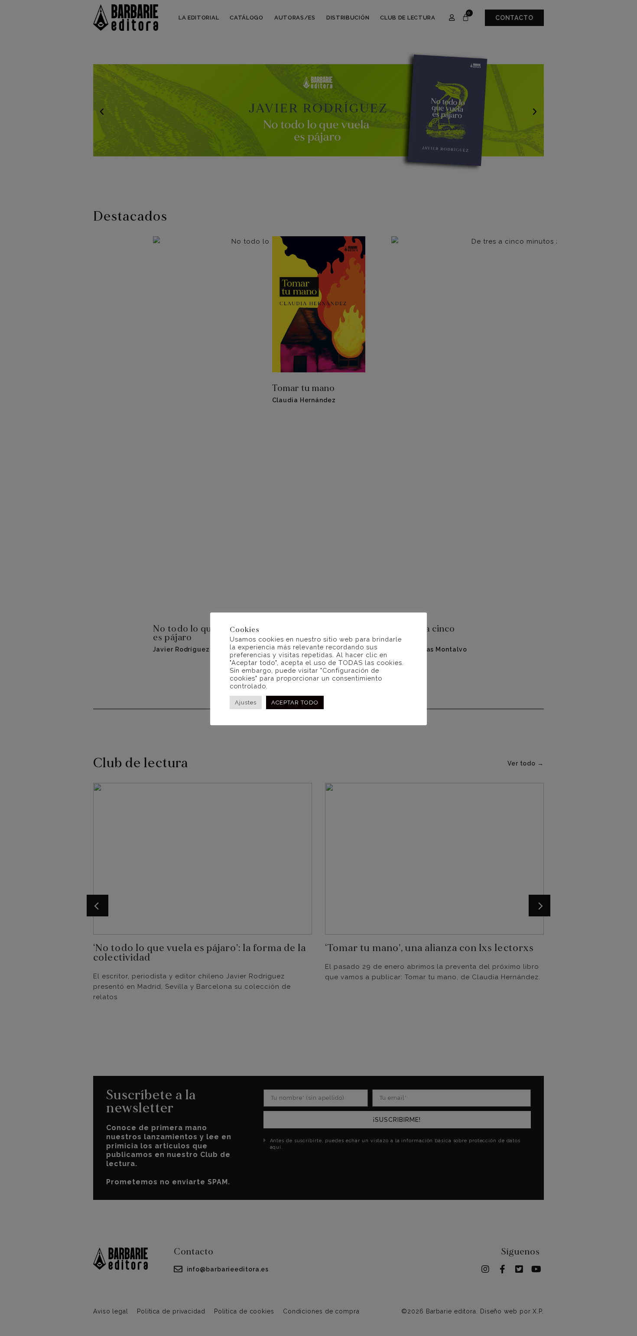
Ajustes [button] (246, 702)
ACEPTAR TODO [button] (294, 702)
